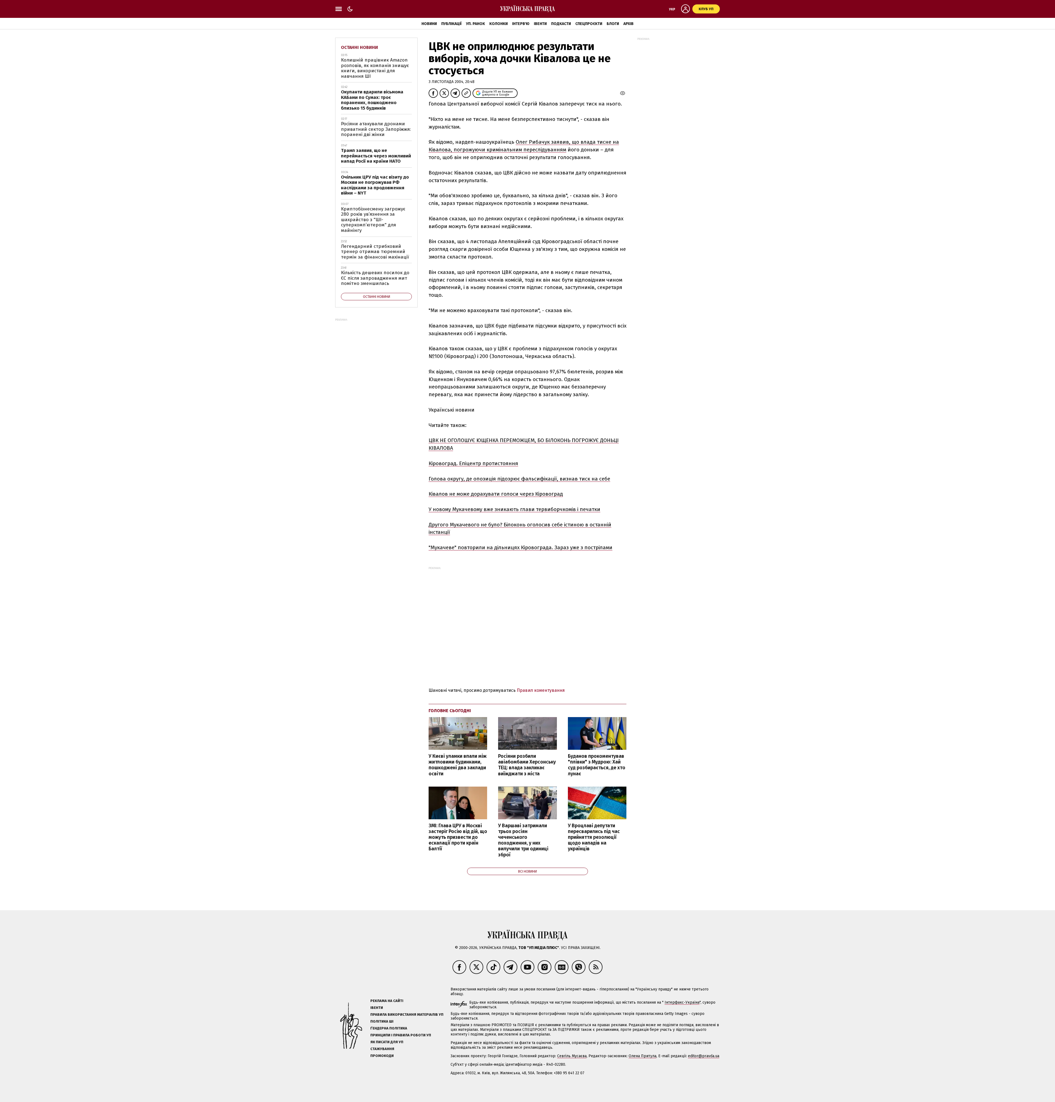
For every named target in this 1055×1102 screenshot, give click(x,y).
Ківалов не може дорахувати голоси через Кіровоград (496, 494)
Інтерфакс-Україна (682, 1002)
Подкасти (561, 23)
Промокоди (382, 1056)
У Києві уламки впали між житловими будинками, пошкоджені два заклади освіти (458, 764)
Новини (429, 23)
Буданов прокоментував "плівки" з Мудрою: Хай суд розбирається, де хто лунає (596, 764)
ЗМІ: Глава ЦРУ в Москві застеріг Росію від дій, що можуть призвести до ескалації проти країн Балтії (458, 837)
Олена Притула (642, 1056)
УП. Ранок (475, 23)
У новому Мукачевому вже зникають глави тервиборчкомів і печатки (514, 509)
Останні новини (359, 47)
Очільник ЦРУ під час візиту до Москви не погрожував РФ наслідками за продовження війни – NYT (375, 185)
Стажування (382, 1049)
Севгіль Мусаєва (572, 1056)
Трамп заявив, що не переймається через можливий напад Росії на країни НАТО (376, 156)
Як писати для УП (386, 1042)
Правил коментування (541, 690)
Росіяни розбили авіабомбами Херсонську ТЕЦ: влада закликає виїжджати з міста (527, 764)
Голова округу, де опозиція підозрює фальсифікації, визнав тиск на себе (519, 479)
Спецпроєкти (588, 23)
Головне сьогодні (450, 710)
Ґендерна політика (388, 1028)
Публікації (451, 23)
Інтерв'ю (520, 23)
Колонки (498, 23)
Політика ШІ (381, 1021)
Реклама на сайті (386, 1001)
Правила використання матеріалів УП (406, 1014)
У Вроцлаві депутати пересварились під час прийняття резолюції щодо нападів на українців (594, 837)
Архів (628, 23)
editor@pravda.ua (703, 1056)
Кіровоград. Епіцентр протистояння (473, 463)
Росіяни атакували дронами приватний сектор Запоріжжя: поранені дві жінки (376, 129)
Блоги (613, 23)
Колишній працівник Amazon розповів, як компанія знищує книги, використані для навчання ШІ (375, 68)
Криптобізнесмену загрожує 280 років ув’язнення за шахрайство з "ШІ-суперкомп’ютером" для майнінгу (373, 219)
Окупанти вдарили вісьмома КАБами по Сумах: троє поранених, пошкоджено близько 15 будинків (372, 100)
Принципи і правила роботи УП (400, 1035)
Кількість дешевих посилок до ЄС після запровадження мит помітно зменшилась (375, 278)
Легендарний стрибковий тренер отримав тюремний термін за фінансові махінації (375, 251)
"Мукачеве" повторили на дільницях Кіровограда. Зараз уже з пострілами (520, 547)
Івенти (540, 23)
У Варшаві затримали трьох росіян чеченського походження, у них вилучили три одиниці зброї (523, 840)
